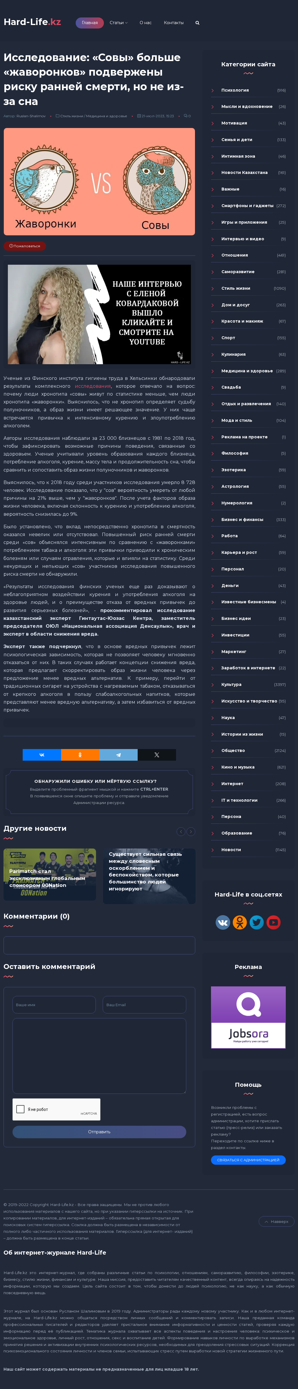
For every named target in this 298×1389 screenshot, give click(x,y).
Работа (229, 535)
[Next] (191, 831)
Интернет (232, 783)
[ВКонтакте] (42, 755)
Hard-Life (32, 22)
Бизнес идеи (236, 618)
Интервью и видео (242, 238)
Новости (231, 849)
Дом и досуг (235, 305)
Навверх (279, 1221)
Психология (235, 90)
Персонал (232, 569)
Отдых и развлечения (246, 403)
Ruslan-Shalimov (31, 116)
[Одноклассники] (80, 755)
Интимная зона (238, 156)
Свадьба (231, 387)
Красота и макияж (242, 321)
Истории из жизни (242, 734)
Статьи (117, 22)
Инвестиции (235, 635)
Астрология (235, 486)
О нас (146, 22)
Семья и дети (236, 139)
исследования (93, 386)
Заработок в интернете (248, 668)
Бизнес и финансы (242, 519)
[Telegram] (118, 755)
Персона (231, 816)
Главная (90, 22)
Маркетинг (233, 651)
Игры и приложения (244, 222)
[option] (49, 875)
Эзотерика (233, 469)
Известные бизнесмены (248, 602)
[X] (157, 755)
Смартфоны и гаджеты (247, 205)
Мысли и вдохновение (247, 106)
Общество (233, 750)
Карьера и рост (239, 552)
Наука (228, 717)
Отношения (234, 255)
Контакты (174, 22)
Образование (236, 833)
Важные (230, 189)
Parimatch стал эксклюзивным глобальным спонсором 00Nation (47, 878)
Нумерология (236, 503)
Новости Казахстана (244, 172)
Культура (231, 684)
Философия (234, 453)
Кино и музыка (238, 767)
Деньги (230, 585)
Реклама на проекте (244, 437)
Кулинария (233, 354)
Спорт (228, 337)
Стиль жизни (71, 116)
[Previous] (181, 831)
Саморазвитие (238, 271)
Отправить (99, 1131)
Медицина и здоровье (106, 116)
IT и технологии (239, 800)
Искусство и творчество (249, 701)
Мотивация (234, 123)
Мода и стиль (236, 420)
